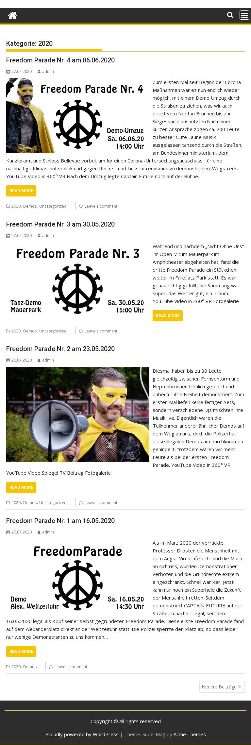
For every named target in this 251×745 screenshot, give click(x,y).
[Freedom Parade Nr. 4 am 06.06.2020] (77, 82)
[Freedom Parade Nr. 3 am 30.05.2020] (77, 246)
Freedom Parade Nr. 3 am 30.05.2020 (60, 224)
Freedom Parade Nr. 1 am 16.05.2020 (60, 521)
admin (48, 71)
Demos (30, 206)
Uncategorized (53, 206)
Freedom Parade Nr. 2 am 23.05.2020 (60, 349)
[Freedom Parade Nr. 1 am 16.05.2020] (77, 542)
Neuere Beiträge (219, 687)
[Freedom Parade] (12, 14)
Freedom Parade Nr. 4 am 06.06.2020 (60, 60)
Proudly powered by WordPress (82, 734)
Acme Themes (190, 734)
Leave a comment (101, 206)
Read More (21, 190)
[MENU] (244, 15)
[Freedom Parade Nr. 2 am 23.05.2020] (77, 370)
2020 (16, 206)
